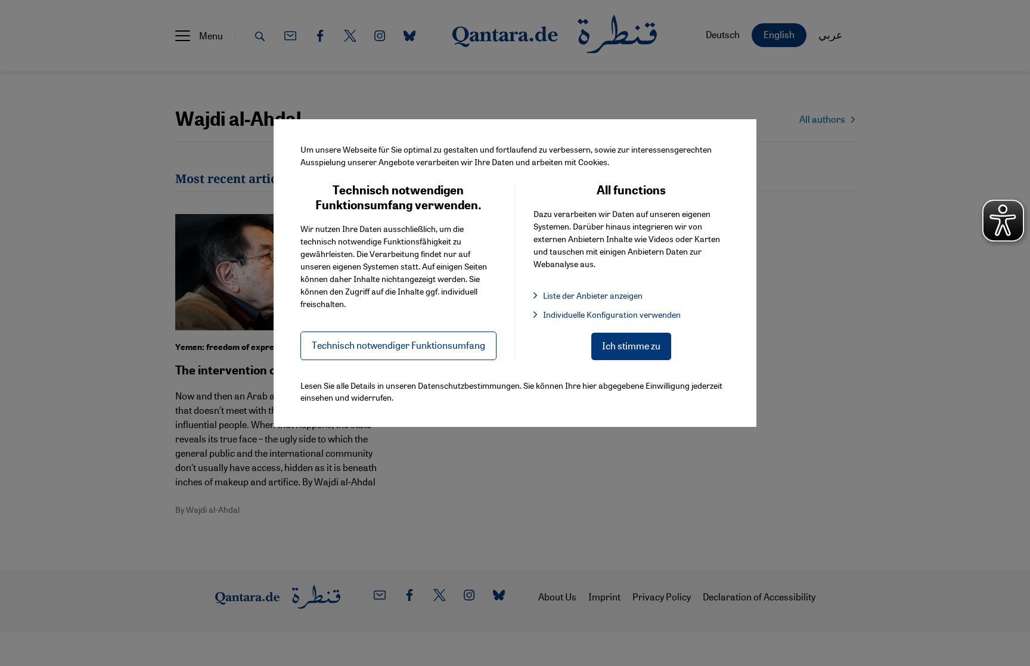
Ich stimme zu (631, 345)
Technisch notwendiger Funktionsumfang (398, 345)
